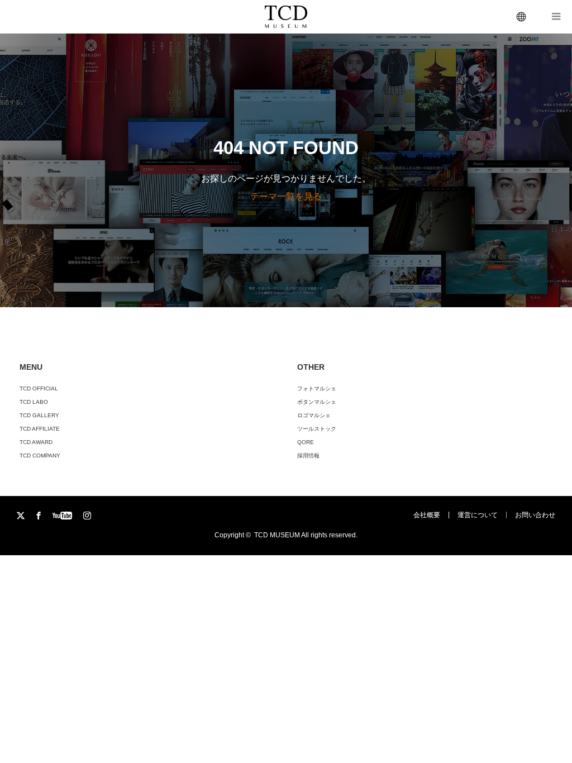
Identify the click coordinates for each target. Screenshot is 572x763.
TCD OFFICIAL (39, 388)
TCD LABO (34, 402)
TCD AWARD (36, 442)
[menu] (522, 17)
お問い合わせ (535, 515)
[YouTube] (64, 516)
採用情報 (308, 455)
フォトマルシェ (316, 388)
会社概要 (426, 515)
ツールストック (316, 429)
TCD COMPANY (40, 455)
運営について (477, 515)
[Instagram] (88, 516)
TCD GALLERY (39, 415)
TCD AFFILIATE (40, 429)
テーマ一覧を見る (286, 196)
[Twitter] (21, 516)
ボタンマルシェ (316, 402)
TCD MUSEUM (277, 535)
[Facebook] (39, 516)
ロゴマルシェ (314, 415)
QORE (305, 442)
